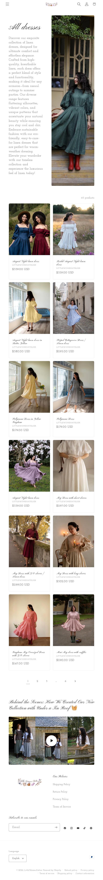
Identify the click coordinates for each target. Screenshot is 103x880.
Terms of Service (62, 807)
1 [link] (27, 681)
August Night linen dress (25, 261)
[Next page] (75, 681)
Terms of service (47, 873)
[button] (7, 4)
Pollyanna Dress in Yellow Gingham (26, 420)
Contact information (85, 873)
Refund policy (71, 870)
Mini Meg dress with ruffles (71, 652)
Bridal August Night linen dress (70, 263)
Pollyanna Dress (65, 419)
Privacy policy (87, 870)
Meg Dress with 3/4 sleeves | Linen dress (28, 575)
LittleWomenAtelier (33, 870)
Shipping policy (65, 873)
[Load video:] (51, 741)
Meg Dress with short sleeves (71, 498)
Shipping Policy (61, 784)
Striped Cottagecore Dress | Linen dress (70, 342)
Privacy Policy (61, 799)
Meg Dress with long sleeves (71, 573)
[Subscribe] (56, 827)
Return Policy (60, 792)
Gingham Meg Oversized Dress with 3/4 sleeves (28, 654)
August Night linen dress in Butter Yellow (27, 342)
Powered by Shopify (52, 870)
